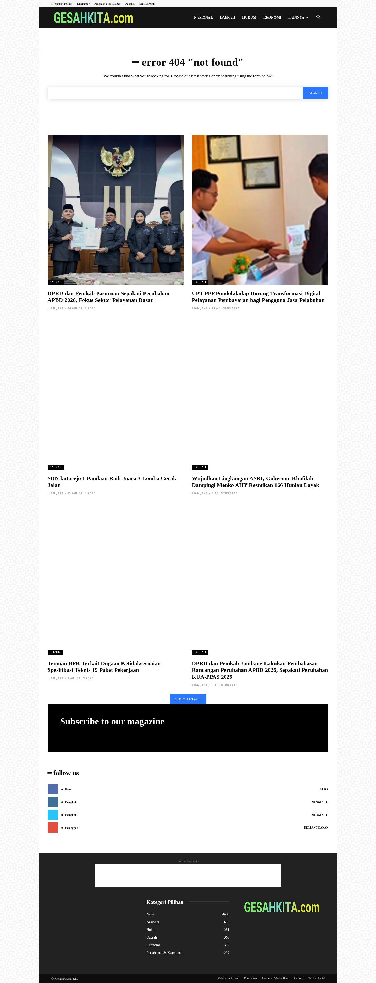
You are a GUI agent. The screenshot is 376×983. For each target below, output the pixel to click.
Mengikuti (320, 802)
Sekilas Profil (147, 3)
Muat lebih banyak (186, 699)
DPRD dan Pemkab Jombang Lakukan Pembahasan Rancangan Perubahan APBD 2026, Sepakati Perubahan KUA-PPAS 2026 (260, 670)
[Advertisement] (188, 875)
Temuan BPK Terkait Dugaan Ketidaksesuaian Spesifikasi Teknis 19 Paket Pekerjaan (104, 666)
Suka (324, 789)
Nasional (203, 17)
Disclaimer (83, 3)
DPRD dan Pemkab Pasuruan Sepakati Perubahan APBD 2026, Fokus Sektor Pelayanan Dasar (108, 296)
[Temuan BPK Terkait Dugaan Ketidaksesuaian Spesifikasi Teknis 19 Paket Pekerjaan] (116, 580)
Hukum (249, 17)
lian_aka (55, 308)
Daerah (227, 17)
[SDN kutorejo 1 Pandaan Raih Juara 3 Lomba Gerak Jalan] (116, 395)
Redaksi (130, 3)
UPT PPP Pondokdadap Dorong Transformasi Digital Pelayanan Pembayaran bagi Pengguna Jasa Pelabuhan (258, 296)
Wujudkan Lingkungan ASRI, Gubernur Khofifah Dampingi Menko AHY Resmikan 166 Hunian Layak (255, 481)
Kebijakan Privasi (61, 3)
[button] (318, 17)
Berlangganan (316, 827)
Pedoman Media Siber (107, 3)
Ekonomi (272, 17)
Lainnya (296, 17)
